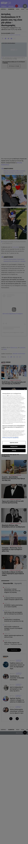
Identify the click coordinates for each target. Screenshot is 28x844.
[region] (14, 422)
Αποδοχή (14, 450)
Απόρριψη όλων (14, 446)
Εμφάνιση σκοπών (14, 442)
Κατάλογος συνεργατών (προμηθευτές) (10, 437)
